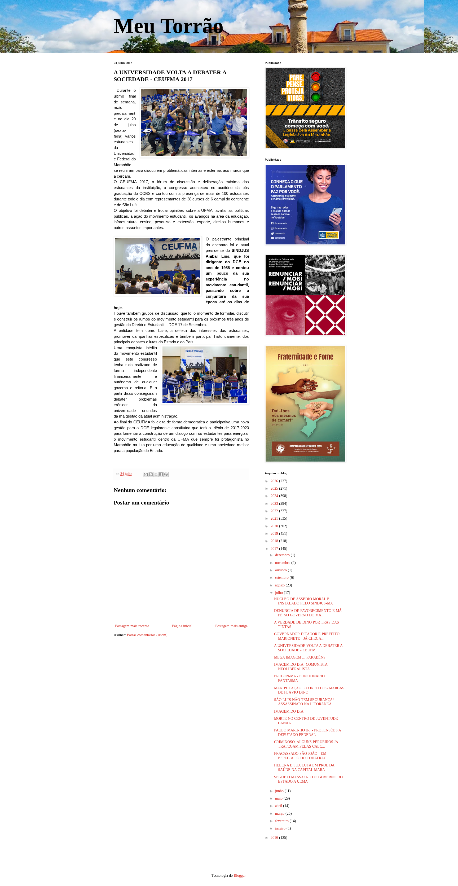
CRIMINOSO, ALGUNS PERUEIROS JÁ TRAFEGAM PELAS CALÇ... (306, 744)
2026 (275, 481)
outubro (281, 570)
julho (279, 593)
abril (279, 806)
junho (280, 791)
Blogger (239, 876)
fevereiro (282, 821)
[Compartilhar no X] (155, 474)
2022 (275, 511)
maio (279, 798)
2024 (275, 496)
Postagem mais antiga (231, 626)
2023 (275, 504)
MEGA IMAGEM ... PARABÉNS (299, 657)
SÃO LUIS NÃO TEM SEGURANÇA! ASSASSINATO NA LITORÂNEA (304, 702)
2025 (275, 488)
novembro (283, 563)
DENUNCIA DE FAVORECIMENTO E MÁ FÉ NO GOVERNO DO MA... (308, 613)
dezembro (283, 555)
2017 (275, 549)
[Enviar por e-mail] (145, 474)
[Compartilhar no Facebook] (161, 474)
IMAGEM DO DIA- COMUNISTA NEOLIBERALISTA (300, 667)
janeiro (281, 828)
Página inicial (182, 626)
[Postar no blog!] (150, 474)
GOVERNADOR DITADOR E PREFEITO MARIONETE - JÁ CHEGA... (307, 636)
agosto (280, 585)
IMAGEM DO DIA (288, 711)
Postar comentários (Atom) (147, 635)
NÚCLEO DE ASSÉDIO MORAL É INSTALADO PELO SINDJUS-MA (303, 601)
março (280, 813)
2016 (275, 838)
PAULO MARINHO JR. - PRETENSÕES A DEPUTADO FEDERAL (307, 732)
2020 (275, 526)
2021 (275, 518)
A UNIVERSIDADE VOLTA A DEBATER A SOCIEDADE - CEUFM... (308, 648)
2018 (275, 541)
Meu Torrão (168, 25)
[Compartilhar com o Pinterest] (166, 474)
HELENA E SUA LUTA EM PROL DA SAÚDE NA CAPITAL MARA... (304, 767)
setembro (282, 578)
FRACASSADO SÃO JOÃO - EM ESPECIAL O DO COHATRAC (300, 756)
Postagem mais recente (132, 626)
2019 (275, 534)
